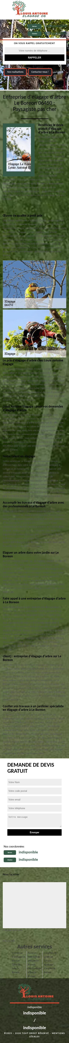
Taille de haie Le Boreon (16, 968)
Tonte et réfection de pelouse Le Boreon (34, 959)
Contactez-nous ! (40, 72)
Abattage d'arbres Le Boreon (49, 968)
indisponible (55, 26)
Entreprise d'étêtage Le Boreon (18, 957)
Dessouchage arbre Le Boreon (34, 972)
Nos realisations (15, 72)
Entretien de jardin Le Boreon (50, 957)
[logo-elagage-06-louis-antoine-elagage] (29, 10)
